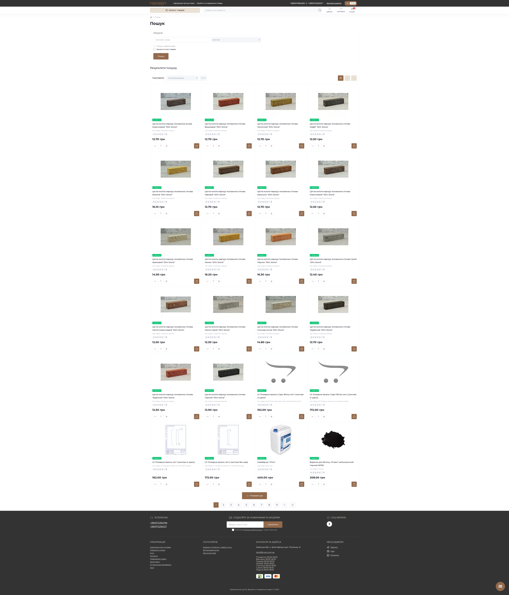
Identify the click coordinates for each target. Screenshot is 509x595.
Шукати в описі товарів (166, 49)
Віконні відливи (209, 553)
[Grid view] (340, 78)
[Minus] (155, 146)
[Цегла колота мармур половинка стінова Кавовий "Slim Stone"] (228, 169)
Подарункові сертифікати (160, 565)
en (348, 3)
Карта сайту (155, 562)
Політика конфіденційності (253, 530)
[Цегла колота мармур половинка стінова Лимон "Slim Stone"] (228, 237)
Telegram (334, 547)
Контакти (154, 556)
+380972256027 (158, 526)
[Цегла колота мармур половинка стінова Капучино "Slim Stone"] (280, 169)
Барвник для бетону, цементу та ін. (217, 547)
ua (354, 3)
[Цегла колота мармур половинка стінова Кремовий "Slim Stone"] (175, 237)
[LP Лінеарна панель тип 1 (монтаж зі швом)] (175, 440)
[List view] (347, 78)
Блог (152, 553)
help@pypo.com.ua (265, 552)
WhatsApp (334, 555)
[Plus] (166, 146)
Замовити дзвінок (333, 3)
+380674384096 (158, 523)
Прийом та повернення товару (210, 3)
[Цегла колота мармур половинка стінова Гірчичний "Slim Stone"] (280, 101)
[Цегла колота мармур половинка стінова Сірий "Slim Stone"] (333, 237)
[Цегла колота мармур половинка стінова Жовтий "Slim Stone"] (175, 169)
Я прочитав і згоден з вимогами (256, 530)
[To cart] (196, 145)
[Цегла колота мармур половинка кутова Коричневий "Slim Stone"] (175, 101)
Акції (152, 568)
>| (292, 505)
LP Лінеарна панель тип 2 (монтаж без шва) (226, 462)
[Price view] (354, 78)
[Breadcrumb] (151, 17)
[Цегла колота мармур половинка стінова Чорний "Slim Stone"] (228, 372)
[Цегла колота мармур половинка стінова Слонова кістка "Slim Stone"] (280, 304)
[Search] (319, 10)
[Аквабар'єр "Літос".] (280, 440)
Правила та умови (157, 550)
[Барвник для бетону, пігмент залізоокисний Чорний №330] (333, 440)
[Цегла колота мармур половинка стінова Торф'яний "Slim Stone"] (333, 304)
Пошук (161, 56)
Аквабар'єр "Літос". (266, 462)
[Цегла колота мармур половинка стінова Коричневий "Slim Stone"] (333, 169)
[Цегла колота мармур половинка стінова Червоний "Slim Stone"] (175, 372)
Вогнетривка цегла (211, 550)
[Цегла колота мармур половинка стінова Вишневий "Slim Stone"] (228, 101)
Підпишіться (273, 524)
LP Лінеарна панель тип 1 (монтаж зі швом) (173, 462)
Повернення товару (158, 559)
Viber (332, 551)
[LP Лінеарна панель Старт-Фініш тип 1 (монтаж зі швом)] (280, 372)
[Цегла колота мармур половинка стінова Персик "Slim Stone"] (280, 237)
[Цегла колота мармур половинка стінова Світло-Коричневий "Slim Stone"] (175, 304)
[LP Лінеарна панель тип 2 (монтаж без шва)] (228, 440)
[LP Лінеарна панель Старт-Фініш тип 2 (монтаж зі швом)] (333, 372)
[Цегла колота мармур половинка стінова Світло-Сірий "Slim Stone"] (228, 304)
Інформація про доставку (184, 3)
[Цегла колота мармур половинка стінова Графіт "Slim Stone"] (333, 101)
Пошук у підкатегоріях (166, 46)
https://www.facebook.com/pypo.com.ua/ (329, 524)
